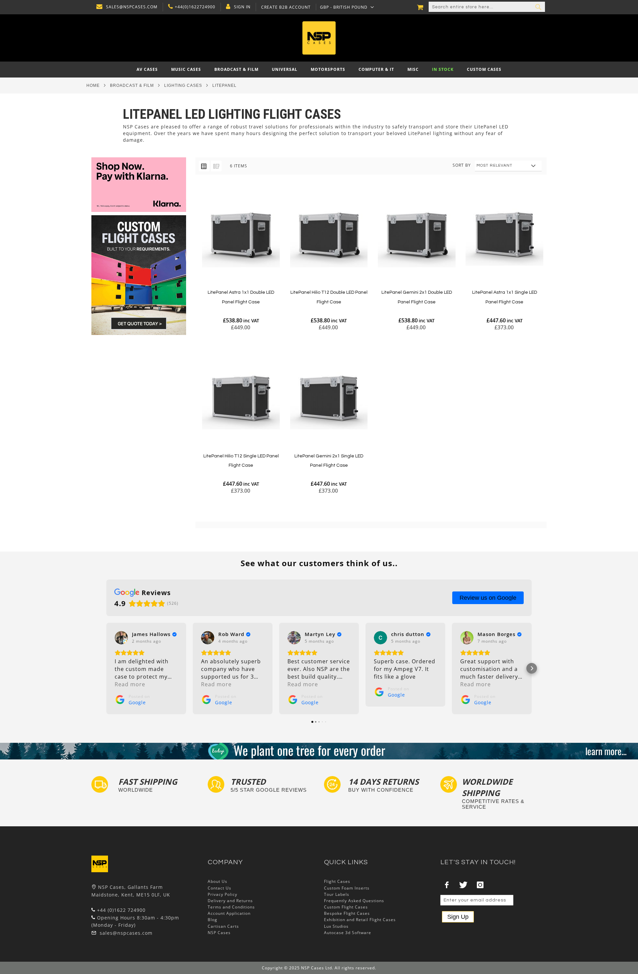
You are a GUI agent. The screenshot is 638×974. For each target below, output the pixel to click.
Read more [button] (130, 684)
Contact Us (219, 888)
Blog (212, 919)
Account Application (229, 913)
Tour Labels (336, 894)
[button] (347, 7)
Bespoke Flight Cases (347, 913)
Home (93, 85)
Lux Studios (336, 926)
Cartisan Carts (223, 926)
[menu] (319, 70)
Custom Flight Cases (346, 907)
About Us (217, 881)
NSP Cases (219, 932)
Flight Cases (337, 881)
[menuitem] (147, 70)
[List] (216, 166)
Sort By (462, 165)
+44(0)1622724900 (195, 7)
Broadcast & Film (132, 85)
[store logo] (319, 38)
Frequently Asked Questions (354, 900)
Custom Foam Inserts (347, 888)
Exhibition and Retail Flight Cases (360, 919)
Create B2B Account (286, 7)
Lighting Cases (183, 85)
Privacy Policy (222, 894)
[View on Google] (121, 637)
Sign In (242, 7)
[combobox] (487, 7)
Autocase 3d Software (347, 932)
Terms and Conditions (231, 907)
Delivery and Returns (230, 900)
